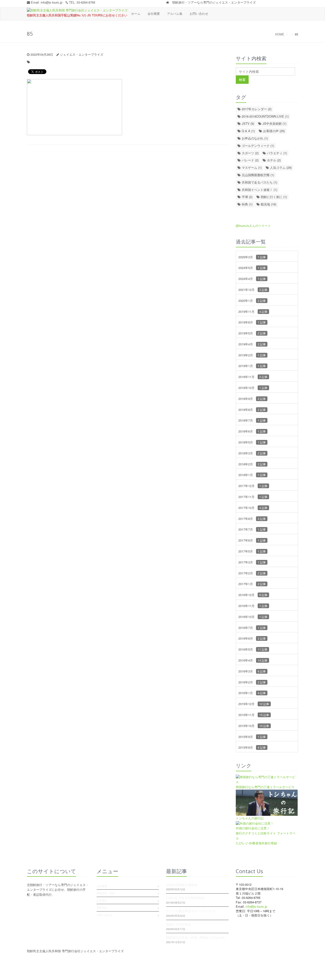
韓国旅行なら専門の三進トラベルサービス (265, 787)
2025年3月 (252, 257)
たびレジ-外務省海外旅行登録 (256, 843)
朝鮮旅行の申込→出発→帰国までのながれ (195, 937)
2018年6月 (252, 431)
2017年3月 (252, 562)
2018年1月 (252, 475)
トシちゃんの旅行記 (250, 818)
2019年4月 (252, 344)
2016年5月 (252, 649)
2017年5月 (252, 551)
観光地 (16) (268, 204)
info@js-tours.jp (51, 2)
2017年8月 (252, 518)
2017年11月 (252, 496)
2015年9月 (252, 736)
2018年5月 (252, 442)
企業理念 (102, 900)
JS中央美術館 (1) (273, 123)
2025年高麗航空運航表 (181, 884)
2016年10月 (252, 616)
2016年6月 (252, 638)
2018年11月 (252, 376)
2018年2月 (252, 464)
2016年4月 (252, 660)
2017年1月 (252, 584)
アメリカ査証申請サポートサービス (191, 911)
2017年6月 (252, 540)
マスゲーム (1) (251, 167)
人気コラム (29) (280, 167)
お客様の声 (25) (273, 131)
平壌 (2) (246, 196)
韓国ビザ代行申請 (178, 924)
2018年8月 (252, 409)
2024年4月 (252, 278)
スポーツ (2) (250, 153)
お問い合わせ (199, 13)
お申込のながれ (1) (254, 138)
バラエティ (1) (276, 153)
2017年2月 (252, 573)
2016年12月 (252, 595)
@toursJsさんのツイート (253, 225)
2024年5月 (252, 267)
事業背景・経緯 (106, 893)
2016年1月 (252, 693)
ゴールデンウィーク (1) (257, 145)
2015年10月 (253, 725)
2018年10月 (252, 387)
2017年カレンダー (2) (256, 109)
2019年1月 (252, 365)
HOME (279, 34)
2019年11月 (252, 311)
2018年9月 (252, 398)
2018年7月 (252, 420)
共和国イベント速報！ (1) (259, 189)
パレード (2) (250, 160)
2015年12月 (253, 704)
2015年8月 (252, 747)
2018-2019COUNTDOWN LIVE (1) (265, 116)
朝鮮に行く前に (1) (273, 196)
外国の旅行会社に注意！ (253, 828)
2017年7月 (252, 529)
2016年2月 (252, 682)
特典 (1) (246, 204)
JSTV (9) (247, 123)
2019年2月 (252, 355)
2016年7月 (252, 627)
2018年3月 (252, 453)
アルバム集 (174, 13)
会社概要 (154, 13)
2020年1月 (252, 300)
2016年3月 (252, 671)
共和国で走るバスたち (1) (259, 182)
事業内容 (102, 907)
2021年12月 (252, 289)
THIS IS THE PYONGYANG (185, 898)
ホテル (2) (273, 160)
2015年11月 (253, 714)
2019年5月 (252, 333)
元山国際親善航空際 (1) (257, 175)
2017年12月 (252, 485)
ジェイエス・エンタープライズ (81, 54)
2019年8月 (252, 322)
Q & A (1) (248, 131)
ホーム (135, 13)
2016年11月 (252, 605)
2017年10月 (252, 507)
